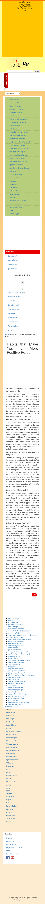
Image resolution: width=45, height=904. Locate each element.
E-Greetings (10, 803)
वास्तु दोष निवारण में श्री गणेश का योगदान (19, 702)
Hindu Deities (10, 712)
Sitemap (9, 822)
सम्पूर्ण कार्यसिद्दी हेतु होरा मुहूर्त (15, 690)
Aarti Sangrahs (11, 844)
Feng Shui (13, 197)
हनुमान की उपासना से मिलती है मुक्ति (17, 681)
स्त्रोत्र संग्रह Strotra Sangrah (19, 155)
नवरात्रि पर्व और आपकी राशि (15, 688)
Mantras (9, 838)
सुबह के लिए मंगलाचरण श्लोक (15, 624)
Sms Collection (14, 178)
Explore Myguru (15, 214)
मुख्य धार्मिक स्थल (12, 268)
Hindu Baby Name (12, 806)
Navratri (9, 779)
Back (34, 595)
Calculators (13, 129)
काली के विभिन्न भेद (13, 648)
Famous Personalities (13, 731)
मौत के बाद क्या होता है (14, 664)
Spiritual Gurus (11, 725)
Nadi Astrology (13, 627)
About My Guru (11, 812)
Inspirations (13, 184)
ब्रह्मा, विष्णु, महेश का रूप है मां (16, 696)
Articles (8, 785)
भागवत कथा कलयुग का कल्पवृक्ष (16, 704)
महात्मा (8, 788)
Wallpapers (10, 763)
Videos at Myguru (12, 744)
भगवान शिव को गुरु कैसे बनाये (15, 646)
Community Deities (12, 750)
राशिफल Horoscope (15, 126)
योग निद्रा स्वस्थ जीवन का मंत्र (16, 662)
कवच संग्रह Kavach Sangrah (18, 161)
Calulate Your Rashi (16, 109)
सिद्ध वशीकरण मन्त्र (13, 622)
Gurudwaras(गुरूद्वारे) (14, 256)
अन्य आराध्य (9, 793)
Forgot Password (12, 854)
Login (20, 847)
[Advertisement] (22, 34)
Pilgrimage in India (16, 174)
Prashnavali (10, 722)
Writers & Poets (11, 734)
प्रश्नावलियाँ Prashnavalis (17, 139)
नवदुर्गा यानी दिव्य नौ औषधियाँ (15, 669)
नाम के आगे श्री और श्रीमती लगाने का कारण (19, 631)
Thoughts (13, 181)
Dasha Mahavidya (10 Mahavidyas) (20, 639)
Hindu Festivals (11, 741)
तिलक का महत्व (12, 685)
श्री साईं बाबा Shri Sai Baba (18, 122)
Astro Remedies (15, 116)
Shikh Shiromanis (13, 305)
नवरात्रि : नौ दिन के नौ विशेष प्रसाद (17, 694)
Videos (10, 330)
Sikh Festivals (12, 317)
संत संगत (8, 769)
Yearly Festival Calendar (18, 201)
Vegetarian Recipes (16, 207)
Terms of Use (10, 819)
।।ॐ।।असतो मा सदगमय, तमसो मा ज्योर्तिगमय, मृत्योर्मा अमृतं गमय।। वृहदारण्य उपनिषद (21, 636)
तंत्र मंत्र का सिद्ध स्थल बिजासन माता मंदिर (19, 654)
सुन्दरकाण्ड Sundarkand (17, 165)
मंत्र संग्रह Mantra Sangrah (18, 158)
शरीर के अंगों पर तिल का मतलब (16, 641)
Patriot (8, 772)
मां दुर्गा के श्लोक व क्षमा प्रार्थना (16, 629)
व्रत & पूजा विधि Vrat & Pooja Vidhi (20, 142)
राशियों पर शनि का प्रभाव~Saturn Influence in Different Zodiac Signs (20, 676)
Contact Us (10, 841)
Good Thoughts (11, 747)
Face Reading (12, 692)
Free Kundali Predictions (18, 103)
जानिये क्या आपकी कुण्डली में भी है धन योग (19, 660)
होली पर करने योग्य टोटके (14, 650)
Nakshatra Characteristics (18, 119)
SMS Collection (11, 782)
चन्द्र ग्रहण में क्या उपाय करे (15, 683)
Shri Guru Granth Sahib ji (16, 292)
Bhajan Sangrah (11, 738)
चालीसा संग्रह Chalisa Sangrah (19, 148)
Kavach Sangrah (11, 775)
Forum (8, 728)
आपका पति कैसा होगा (13, 679)
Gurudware (11, 301)
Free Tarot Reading (16, 112)
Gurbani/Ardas (13, 322)
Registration (10, 847)
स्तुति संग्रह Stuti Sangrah (17, 152)
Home (7, 334)
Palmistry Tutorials (16, 191)
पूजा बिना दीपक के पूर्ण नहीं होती (16, 698)
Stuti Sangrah (10, 719)
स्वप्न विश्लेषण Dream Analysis (19, 135)
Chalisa (8, 851)
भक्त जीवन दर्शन (10, 753)
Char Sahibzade (13, 309)
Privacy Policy (10, 815)
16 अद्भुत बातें (11, 667)
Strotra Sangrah (11, 756)
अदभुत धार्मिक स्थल (13, 260)
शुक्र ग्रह (10, 620)
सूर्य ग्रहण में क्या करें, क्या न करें (16, 673)
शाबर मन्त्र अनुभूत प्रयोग (14, 643)
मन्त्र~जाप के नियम (13, 700)
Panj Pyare (11, 313)
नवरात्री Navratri (14, 99)
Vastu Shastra (14, 194)
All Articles (8, 707)
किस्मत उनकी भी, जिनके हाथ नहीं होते (18, 652)
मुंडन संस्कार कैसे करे (13, 618)
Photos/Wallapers (13, 326)
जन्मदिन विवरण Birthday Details (19, 132)
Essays (12, 210)
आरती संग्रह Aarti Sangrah (18, 145)
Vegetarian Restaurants (17, 204)
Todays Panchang (15, 106)
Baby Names (14, 187)
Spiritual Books (14, 171)
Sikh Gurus (10, 715)
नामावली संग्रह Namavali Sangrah (20, 168)
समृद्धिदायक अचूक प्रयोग (14, 656)
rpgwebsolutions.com (25, 900)
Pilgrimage (9, 800)
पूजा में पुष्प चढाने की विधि (14, 633)
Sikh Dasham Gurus (14, 296)
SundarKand (10, 796)
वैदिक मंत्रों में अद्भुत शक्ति (14, 658)
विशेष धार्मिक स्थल (12, 264)
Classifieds (9, 809)
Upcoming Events (12, 760)
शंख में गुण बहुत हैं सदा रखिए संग (16, 671)
